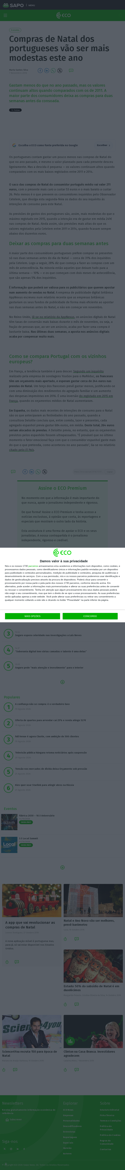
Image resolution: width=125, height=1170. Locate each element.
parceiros (33, 566)
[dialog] (62, 585)
